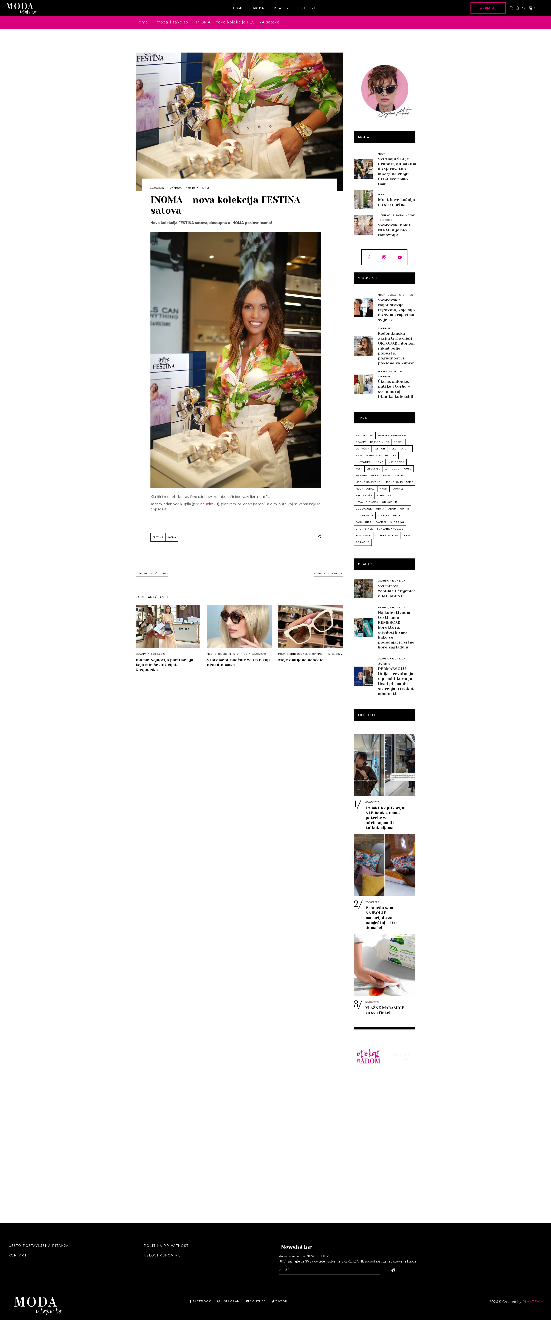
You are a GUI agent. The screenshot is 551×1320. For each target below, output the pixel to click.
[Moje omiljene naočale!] (310, 626)
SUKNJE (363, 1107)
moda (375, 475)
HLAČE (362, 1094)
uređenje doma (387, 535)
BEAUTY (399, 1081)
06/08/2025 (158, 654)
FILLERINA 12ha (400, 448)
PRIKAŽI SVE (368, 1193)
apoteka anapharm (392, 435)
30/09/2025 (372, 1002)
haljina (390, 455)
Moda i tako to (184, 188)
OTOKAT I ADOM (386, 508)
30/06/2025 (259, 654)
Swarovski (363, 535)
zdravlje (363, 542)
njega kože (364, 495)
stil (358, 528)
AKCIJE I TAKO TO (364, 1177)
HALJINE (364, 1100)
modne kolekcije (368, 482)
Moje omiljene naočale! (301, 660)
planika (383, 515)
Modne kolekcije (219, 654)
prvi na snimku (205, 504)
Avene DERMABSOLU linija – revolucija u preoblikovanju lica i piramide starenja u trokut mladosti (396, 679)
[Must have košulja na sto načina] (363, 199)
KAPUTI (363, 1126)
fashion (379, 448)
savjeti (381, 522)
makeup (361, 475)
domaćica (363, 448)
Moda (282, 654)
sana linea (364, 522)
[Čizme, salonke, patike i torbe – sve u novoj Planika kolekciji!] (363, 384)
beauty (361, 442)
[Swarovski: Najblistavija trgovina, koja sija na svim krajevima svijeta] (363, 307)
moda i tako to (393, 475)
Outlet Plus (364, 515)
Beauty (141, 654)
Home (142, 22)
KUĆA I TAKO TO (368, 1141)
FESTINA (158, 537)
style (369, 528)
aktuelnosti (364, 435)
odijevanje (364, 508)
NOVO (362, 1075)
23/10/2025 (372, 902)
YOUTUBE (258, 1301)
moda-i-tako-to (172, 22)
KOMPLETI (366, 1113)
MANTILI (364, 1120)
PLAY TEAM (532, 1302)
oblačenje (390, 502)
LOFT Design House (397, 468)
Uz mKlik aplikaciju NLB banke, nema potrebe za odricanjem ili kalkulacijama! (384, 818)
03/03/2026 (372, 802)
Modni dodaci (297, 654)
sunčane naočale (390, 528)
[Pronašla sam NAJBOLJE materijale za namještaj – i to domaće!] (385, 865)
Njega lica (397, 581)
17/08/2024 (335, 654)
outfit (404, 508)
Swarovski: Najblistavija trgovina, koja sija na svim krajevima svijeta (396, 310)
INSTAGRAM (230, 1301)
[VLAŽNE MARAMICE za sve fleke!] (385, 965)
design (399, 442)
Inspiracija (386, 215)
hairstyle (373, 455)
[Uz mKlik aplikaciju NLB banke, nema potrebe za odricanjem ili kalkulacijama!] (385, 765)
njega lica (384, 495)
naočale (398, 488)
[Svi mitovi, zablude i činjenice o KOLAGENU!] (363, 588)
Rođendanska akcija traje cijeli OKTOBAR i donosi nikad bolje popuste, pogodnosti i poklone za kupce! (396, 348)
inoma (171, 537)
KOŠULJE (364, 1088)
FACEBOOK (201, 1301)
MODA (397, 1075)
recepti (399, 515)
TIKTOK (281, 1301)
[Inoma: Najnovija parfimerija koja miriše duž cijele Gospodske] (168, 626)
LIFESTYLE (401, 1088)
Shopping (240, 654)
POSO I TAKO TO (368, 1159)
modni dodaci (366, 488)
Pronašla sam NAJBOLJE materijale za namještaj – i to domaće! (381, 918)
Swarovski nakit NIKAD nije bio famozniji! (394, 230)
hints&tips (363, 462)
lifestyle (373, 468)
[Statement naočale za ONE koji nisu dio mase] (239, 626)
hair (359, 455)
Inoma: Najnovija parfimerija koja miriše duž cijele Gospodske (164, 665)
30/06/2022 (157, 188)
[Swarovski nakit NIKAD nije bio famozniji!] (363, 225)
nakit (383, 488)
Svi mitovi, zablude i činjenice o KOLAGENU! (397, 591)
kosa (359, 468)
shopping (397, 522)
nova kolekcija (367, 502)
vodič (407, 535)
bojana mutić (380, 442)
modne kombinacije (399, 482)
